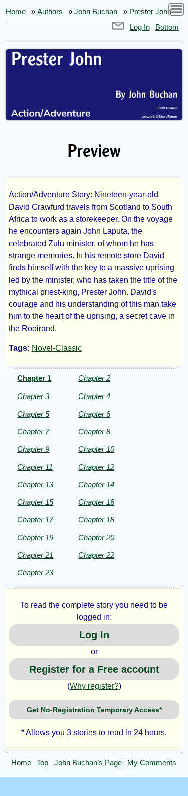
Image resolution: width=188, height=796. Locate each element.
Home (16, 12)
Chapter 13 (35, 484)
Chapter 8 (94, 431)
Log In (140, 27)
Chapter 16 (96, 502)
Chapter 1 (34, 378)
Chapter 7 (33, 431)
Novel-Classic (57, 348)
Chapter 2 (94, 378)
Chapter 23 (35, 572)
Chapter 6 (94, 414)
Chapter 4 (94, 396)
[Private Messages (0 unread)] (118, 27)
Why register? (94, 686)
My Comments (151, 763)
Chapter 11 (35, 467)
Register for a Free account (94, 669)
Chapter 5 (33, 414)
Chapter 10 (96, 449)
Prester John (150, 12)
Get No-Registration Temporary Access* (94, 710)
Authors (50, 12)
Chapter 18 (96, 519)
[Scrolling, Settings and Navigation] (176, 11)
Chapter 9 (33, 449)
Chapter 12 (96, 467)
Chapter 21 (35, 555)
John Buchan (95, 12)
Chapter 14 (96, 484)
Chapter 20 (96, 537)
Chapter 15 (35, 502)
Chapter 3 (33, 396)
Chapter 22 (96, 555)
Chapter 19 (35, 537)
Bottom (167, 27)
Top (42, 763)
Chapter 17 (35, 519)
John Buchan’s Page (88, 763)
